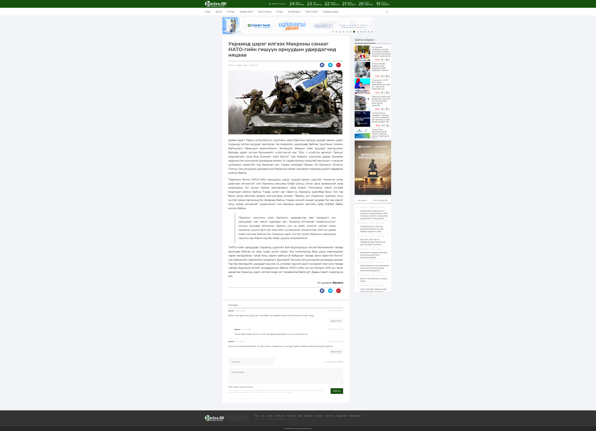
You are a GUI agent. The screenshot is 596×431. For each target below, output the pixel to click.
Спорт (279, 11)
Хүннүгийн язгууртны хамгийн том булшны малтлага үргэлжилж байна (373, 255)
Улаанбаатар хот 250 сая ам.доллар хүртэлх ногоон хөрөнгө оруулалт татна (371, 229)
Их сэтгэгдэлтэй (381, 200)
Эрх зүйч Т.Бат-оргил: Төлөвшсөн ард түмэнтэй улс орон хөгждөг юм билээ (373, 242)
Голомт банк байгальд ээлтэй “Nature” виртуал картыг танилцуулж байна (380, 133)
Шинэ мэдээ (364, 40)
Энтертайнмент (355, 416)
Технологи (319, 416)
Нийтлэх (337, 391)
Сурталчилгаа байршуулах (276, 419)
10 (365, 32)
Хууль (219, 11)
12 (372, 32)
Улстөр (231, 11)
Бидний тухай (259, 419)
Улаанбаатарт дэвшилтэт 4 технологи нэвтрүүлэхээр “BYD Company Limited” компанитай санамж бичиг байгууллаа (374, 215)
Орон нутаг (311, 11)
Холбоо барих (293, 419)
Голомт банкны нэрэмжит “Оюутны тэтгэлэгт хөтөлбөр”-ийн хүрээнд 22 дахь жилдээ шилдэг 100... (381, 117)
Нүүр (208, 11)
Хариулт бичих (336, 321)
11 (368, 32)
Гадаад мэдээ (330, 11)
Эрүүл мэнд (264, 11)
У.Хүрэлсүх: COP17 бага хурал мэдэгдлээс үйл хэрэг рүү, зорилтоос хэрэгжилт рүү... (381, 84)
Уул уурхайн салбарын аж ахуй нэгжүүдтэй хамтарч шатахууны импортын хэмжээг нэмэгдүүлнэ (381, 51)
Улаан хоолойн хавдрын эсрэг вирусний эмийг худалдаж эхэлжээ (380, 67)
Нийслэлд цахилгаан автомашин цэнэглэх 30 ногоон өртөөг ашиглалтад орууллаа (381, 101)
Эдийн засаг (246, 11)
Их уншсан (362, 200)
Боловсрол (294, 11)
